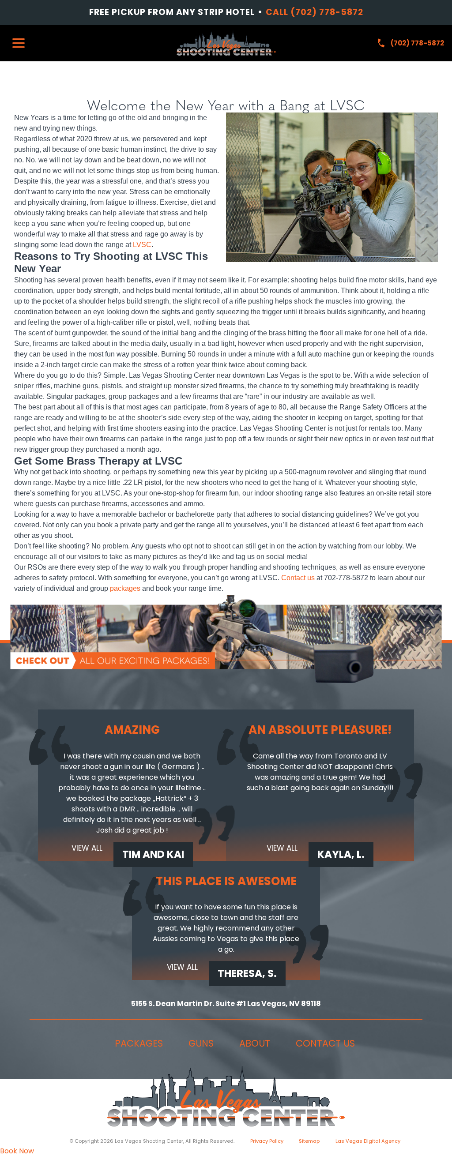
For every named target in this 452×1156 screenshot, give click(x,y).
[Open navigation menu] (18, 43)
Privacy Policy (266, 1141)
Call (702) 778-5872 (314, 12)
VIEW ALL (87, 848)
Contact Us (325, 1043)
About (254, 1043)
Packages (139, 1043)
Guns (201, 1043)
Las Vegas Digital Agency (367, 1141)
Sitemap (309, 1141)
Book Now (17, 1151)
